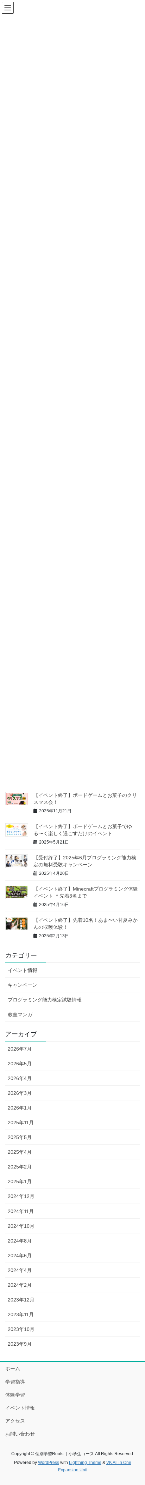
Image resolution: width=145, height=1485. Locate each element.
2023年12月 (21, 1300)
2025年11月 (21, 1122)
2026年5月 (20, 1063)
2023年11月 (21, 1314)
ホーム (12, 1368)
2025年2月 (20, 1167)
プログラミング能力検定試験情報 (45, 1000)
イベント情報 (22, 970)
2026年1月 (20, 1108)
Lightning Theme (85, 1462)
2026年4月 (20, 1078)
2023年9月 (20, 1344)
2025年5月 (20, 1137)
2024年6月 (20, 1255)
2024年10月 (21, 1226)
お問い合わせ (20, 1434)
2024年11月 (21, 1211)
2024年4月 (20, 1270)
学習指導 (15, 1382)
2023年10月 (21, 1329)
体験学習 (15, 1395)
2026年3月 (20, 1093)
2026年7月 (20, 1049)
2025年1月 (20, 1181)
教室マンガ (20, 1014)
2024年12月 (21, 1196)
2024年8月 (20, 1241)
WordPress (48, 1462)
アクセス (15, 1421)
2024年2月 (20, 1285)
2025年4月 (20, 1152)
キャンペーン (22, 985)
